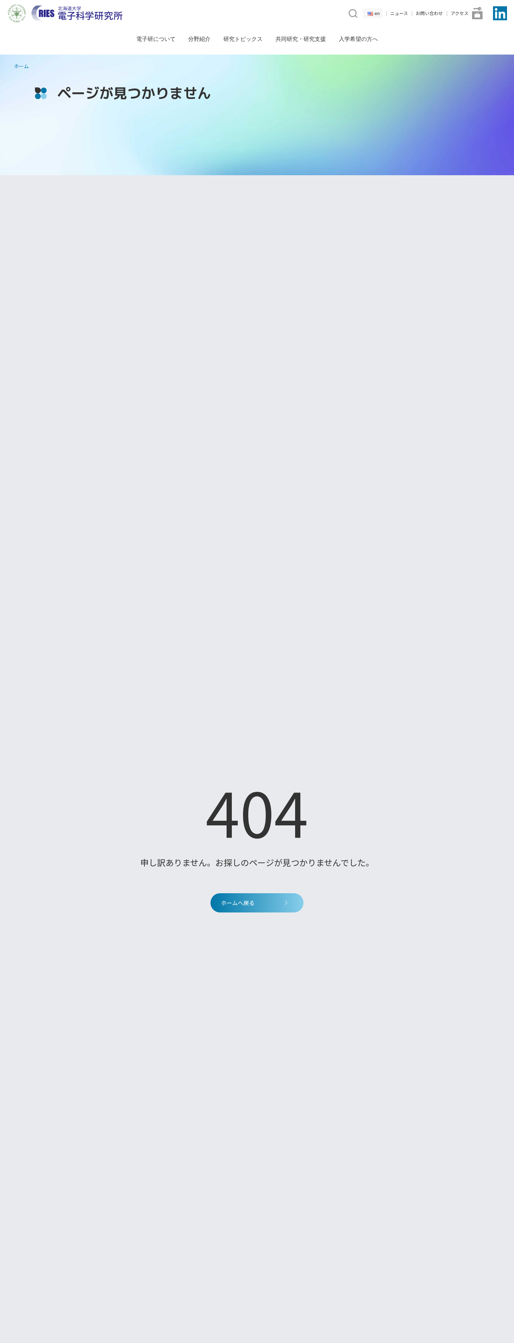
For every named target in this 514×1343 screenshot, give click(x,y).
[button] (352, 12)
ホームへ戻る (238, 902)
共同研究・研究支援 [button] (301, 38)
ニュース (399, 13)
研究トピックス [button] (243, 38)
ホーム (21, 66)
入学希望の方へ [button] (358, 38)
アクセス (460, 13)
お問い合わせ (429, 13)
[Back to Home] (76, 13)
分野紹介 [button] (199, 38)
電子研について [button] (156, 38)
